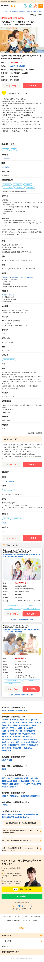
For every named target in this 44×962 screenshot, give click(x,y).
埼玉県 (18, 710)
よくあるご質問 (7, 916)
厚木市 (4, 742)
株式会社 (9, 781)
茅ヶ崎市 (33, 739)
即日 (3, 781)
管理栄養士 (18, 814)
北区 (9, 725)
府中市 (26, 728)
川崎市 (32, 731)
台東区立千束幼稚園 (17, 66)
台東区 (28, 720)
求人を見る (31, 614)
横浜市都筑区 (6, 739)
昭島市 (32, 728)
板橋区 (15, 725)
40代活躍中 (26, 784)
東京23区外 (14, 720)
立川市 (19, 728)
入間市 (10, 745)
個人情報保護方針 (36, 916)
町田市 (4, 731)
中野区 (31, 722)
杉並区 (37, 722)
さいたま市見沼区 (27, 742)
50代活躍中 (35, 784)
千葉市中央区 (6, 751)
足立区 (27, 725)
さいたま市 (6, 748)
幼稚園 (4, 523)
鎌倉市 (26, 739)
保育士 (4, 814)
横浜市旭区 (17, 736)
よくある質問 (6, 941)
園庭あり (17, 781)
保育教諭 (33, 814)
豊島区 (4, 725)
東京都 (4, 710)
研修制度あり (14, 277)
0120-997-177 (23, 905)
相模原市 (5, 734)
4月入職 (34, 778)
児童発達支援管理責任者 (20, 817)
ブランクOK (35, 781)
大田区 (16, 722)
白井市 (35, 745)
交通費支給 (22, 277)
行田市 (37, 742)
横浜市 (26, 731)
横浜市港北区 (6, 736)
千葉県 (24, 710)
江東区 (34, 720)
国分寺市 (11, 731)
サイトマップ (17, 916)
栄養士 (10, 814)
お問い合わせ (26, 920)
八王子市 (13, 728)
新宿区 (22, 720)
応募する (32, 86)
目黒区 (10, 722)
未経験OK (26, 781)
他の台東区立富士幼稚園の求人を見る (22, 695)
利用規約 (26, 916)
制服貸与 (30, 277)
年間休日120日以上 (22, 778)
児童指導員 (6, 817)
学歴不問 (5, 784)
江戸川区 (5, 728)
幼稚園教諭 (5, 167)
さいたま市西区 (13, 742)
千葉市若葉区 (27, 748)
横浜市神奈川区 (15, 734)
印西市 (29, 745)
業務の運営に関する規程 (13, 920)
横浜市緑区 (26, 736)
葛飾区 (34, 725)
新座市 (16, 745)
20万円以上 (6, 805)
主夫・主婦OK (15, 784)
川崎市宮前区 (18, 739)
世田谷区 (24, 722)
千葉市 (23, 745)
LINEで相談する (22, 896)
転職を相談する (22, 889)
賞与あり (4, 295)
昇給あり (11, 295)
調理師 (26, 814)
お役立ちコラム (7, 946)
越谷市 (4, 745)
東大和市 (19, 731)
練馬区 (21, 725)
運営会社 (35, 920)
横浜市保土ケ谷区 (29, 734)
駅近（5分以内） (8, 778)
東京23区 (5, 720)
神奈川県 (11, 710)
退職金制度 (5, 277)
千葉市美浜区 (16, 748)
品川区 (4, 722)
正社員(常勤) (6, 158)
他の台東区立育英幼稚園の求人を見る (22, 619)
